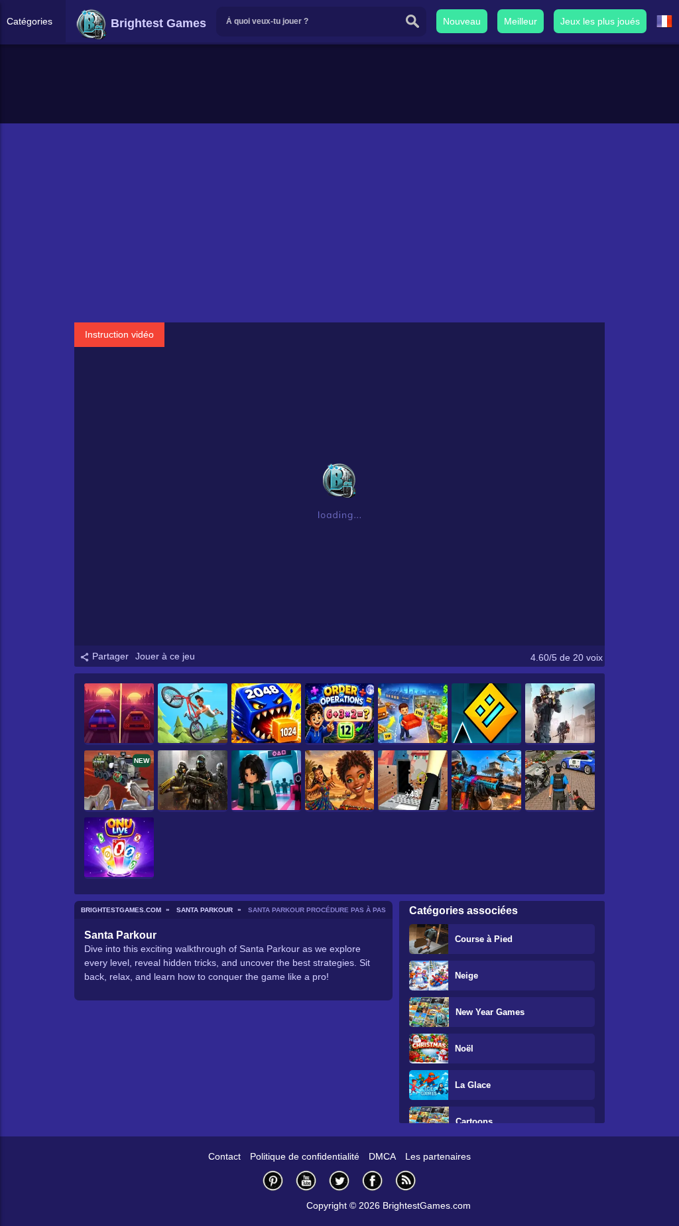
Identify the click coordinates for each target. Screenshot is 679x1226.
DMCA (382, 1156)
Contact (224, 1156)
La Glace (473, 1085)
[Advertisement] (339, 223)
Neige (466, 976)
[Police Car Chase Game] (560, 781)
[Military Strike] (486, 781)
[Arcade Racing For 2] (119, 714)
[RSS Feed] (406, 1180)
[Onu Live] (119, 848)
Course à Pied (484, 939)
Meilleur (520, 21)
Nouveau (462, 21)
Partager (109, 656)
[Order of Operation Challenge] (340, 714)
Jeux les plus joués (600, 21)
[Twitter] (339, 1180)
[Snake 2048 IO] (266, 714)
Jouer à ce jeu (165, 656)
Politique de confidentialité (304, 1156)
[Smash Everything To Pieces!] (413, 781)
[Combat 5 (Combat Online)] (192, 781)
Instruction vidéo (119, 334)
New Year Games (490, 1012)
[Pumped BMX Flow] (192, 714)
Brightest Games (156, 23)
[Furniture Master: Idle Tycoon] (413, 714)
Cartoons (474, 1121)
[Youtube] (306, 1180)
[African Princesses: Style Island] (340, 781)
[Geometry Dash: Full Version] (486, 714)
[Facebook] (373, 1180)
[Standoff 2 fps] (560, 714)
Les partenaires (438, 1156)
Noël (464, 1049)
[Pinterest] (273, 1180)
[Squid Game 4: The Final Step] (266, 781)
